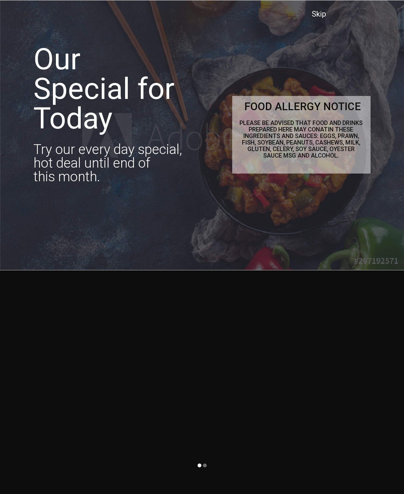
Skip (319, 13)
